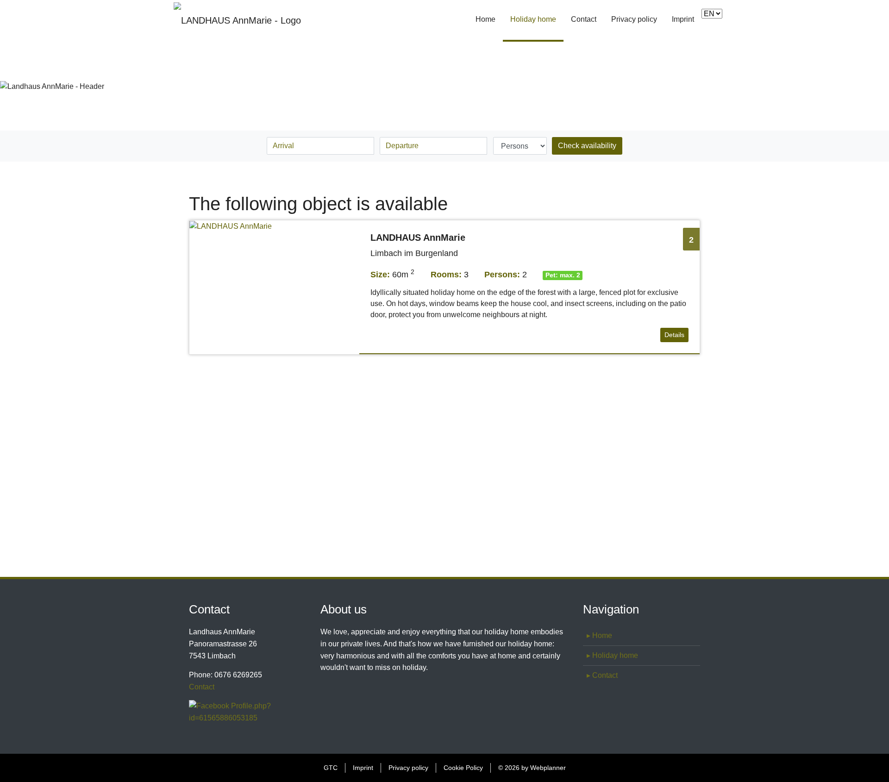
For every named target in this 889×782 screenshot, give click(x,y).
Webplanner (548, 767)
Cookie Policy (463, 767)
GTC (331, 767)
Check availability (587, 146)
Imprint (683, 19)
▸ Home (599, 635)
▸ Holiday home (612, 655)
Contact (583, 19)
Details (674, 334)
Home (485, 19)
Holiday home (536, 19)
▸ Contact (602, 675)
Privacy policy (634, 19)
